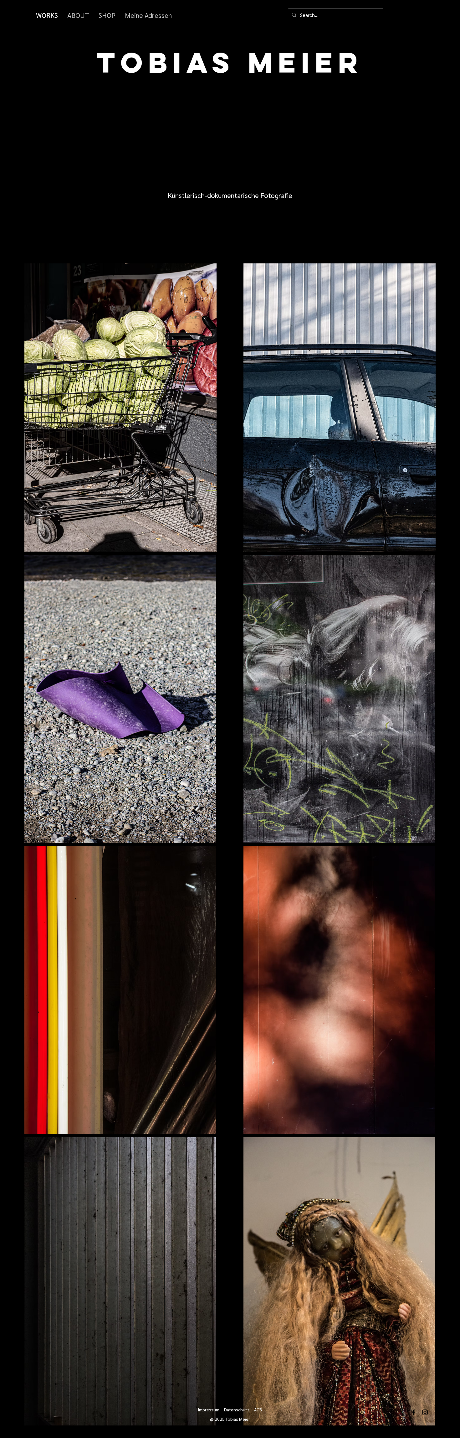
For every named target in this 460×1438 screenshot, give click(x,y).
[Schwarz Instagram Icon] (425, 1412)
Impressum (208, 1409)
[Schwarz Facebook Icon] (413, 1412)
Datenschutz (236, 1409)
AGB (258, 1409)
